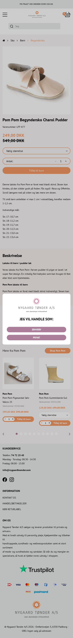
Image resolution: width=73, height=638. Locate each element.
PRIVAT (36, 337)
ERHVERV (36, 329)
